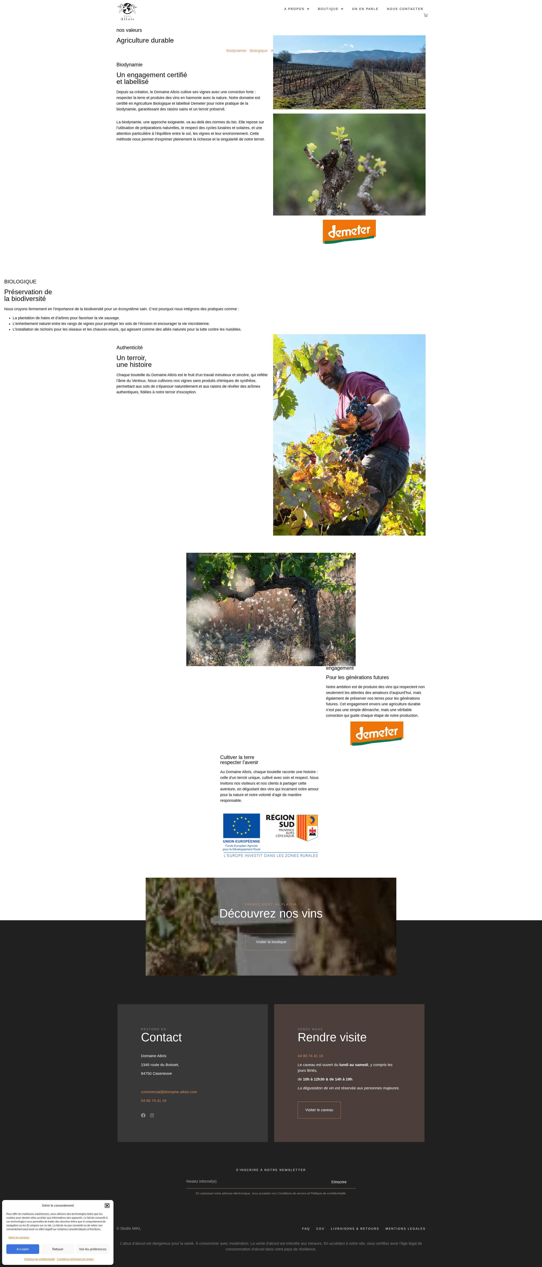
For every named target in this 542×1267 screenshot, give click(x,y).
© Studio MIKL (128, 1228)
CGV (320, 1228)
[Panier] (423, 15)
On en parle (365, 9)
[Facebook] (143, 1115)
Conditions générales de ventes (75, 1259)
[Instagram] (152, 1115)
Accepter (23, 1249)
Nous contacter (405, 9)
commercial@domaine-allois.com (169, 1092)
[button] (107, 1205)
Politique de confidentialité (39, 1259)
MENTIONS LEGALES (406, 1228)
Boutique (328, 9)
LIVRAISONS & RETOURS (355, 1228)
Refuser (57, 1249)
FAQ (306, 1228)
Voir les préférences (92, 1249)
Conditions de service (292, 1193)
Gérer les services (18, 1237)
